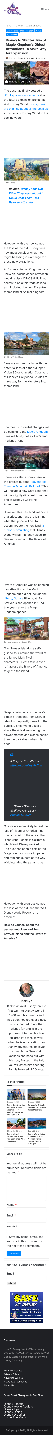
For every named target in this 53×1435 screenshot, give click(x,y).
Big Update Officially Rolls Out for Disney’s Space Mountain (37, 1107)
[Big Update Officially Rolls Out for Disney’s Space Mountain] (37, 1094)
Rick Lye (12, 58)
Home (8, 26)
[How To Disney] (13, 8)
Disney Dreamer (14, 1414)
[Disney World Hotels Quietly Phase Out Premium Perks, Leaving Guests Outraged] (37, 1123)
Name (12, 1204)
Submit (11, 1283)
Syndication (12, 34)
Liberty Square (13, 598)
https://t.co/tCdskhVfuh (26, 765)
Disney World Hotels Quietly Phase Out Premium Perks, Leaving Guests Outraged (36, 1139)
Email (11, 1215)
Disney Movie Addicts (18, 1406)
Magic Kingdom (33, 26)
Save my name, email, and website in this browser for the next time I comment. (25, 1241)
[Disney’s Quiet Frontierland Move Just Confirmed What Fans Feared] (16, 1123)
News (38, 31)
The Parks (19, 26)
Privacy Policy (11, 1374)
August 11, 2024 (21, 814)
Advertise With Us (13, 1378)
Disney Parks (12, 31)
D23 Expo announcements (21, 95)
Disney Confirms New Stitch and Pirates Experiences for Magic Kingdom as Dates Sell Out (16, 1110)
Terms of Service (13, 1370)
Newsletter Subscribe (15, 1381)
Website (12, 1226)
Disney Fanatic (13, 1403)
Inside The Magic (15, 1417)
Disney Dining (13, 1412)
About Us (9, 1385)
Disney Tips (11, 1409)
